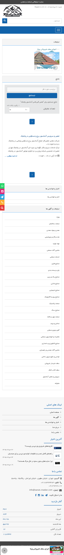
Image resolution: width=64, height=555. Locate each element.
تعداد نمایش (49, 109)
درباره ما (56, 428)
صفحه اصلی (55, 412)
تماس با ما (55, 433)
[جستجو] (4, 20)
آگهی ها (56, 417)
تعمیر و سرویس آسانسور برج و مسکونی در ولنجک (40, 136)
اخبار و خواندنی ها (52, 422)
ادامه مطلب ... (11, 156)
